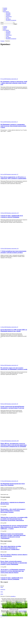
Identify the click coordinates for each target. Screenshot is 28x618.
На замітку (8, 19)
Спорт (7, 17)
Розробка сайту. (4, 615)
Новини (5, 9)
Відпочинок (9, 16)
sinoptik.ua (13, 596)
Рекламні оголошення (11, 20)
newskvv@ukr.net (23, 610)
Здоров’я (8, 15)
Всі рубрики (6, 11)
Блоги (4, 10)
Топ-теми (8, 12)
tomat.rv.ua (19, 602)
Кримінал (8, 14)
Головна (5, 8)
